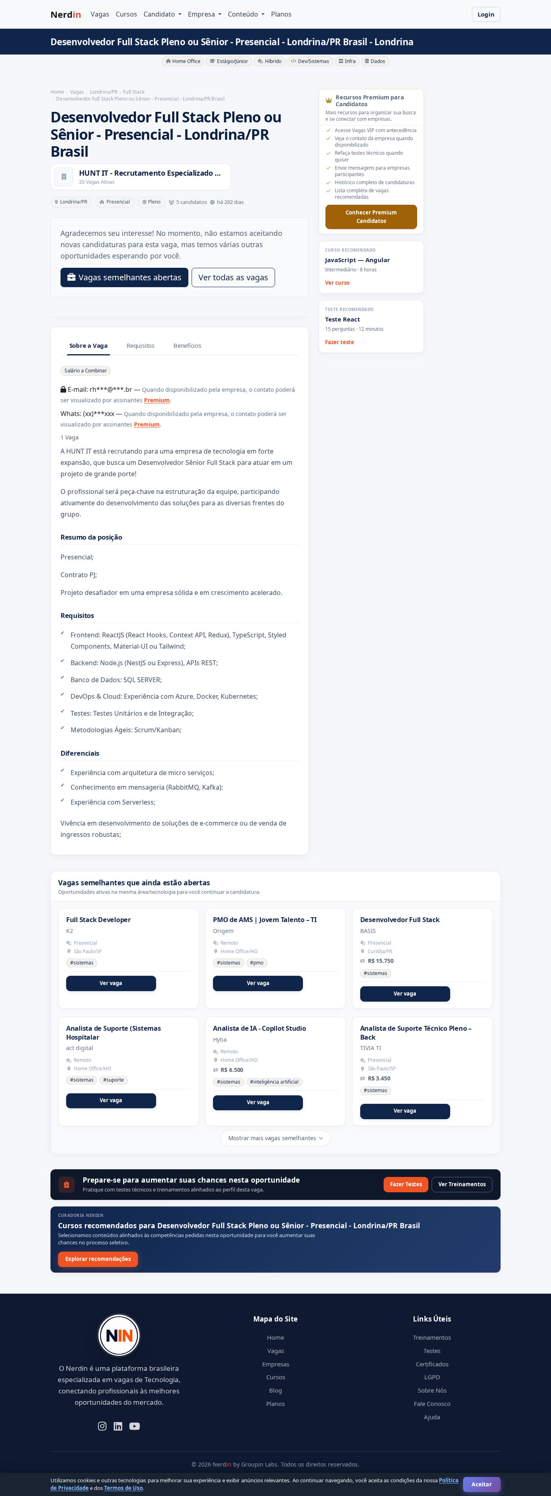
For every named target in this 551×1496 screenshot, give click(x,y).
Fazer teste (339, 342)
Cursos (126, 14)
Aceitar (482, 1484)
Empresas (275, 1364)
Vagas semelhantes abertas (130, 277)
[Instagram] (102, 1425)
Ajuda (432, 1417)
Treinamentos (432, 1337)
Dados (378, 61)
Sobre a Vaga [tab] (88, 345)
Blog (275, 1390)
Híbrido (273, 61)
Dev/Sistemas (313, 61)
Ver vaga (111, 983)
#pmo (256, 962)
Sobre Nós (432, 1390)
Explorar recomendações (98, 1259)
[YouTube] (134, 1425)
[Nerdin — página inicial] (119, 1335)
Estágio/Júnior (232, 61)
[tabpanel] (180, 602)
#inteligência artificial (274, 1081)
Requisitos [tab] (140, 345)
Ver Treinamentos (462, 1184)
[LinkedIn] (118, 1425)
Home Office (186, 61)
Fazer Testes (406, 1184)
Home (275, 1337)
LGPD (432, 1377)
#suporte (113, 1079)
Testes (432, 1351)
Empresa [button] (202, 14)
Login (486, 14)
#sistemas (82, 962)
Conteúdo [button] (244, 14)
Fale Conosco (432, 1403)
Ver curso (337, 282)
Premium (157, 400)
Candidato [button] (160, 14)
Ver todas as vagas (233, 277)
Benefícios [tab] (187, 345)
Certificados (432, 1364)
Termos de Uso (123, 1488)
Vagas (100, 14)
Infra (350, 61)
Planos (281, 14)
